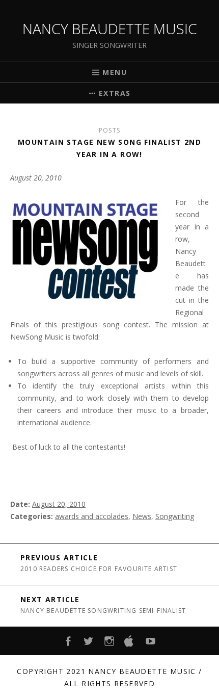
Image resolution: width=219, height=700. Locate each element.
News (141, 516)
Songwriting (174, 516)
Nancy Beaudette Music (109, 28)
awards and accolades (91, 516)
